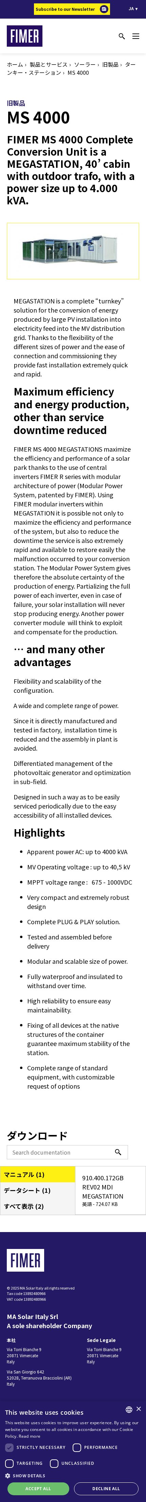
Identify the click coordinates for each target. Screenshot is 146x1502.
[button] (73, 1476)
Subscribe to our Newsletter (65, 9)
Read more (29, 1436)
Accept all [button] (38, 1489)
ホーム (15, 64)
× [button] (138, 1409)
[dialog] (73, 1451)
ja (131, 8)
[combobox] (129, 1409)
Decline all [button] (106, 1489)
